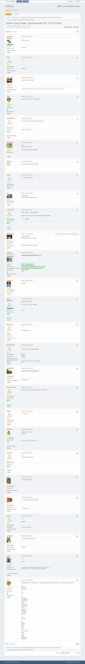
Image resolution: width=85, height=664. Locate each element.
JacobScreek (11, 345)
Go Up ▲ (79, 662)
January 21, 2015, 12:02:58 (27, 580)
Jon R (36, 17)
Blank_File (10, 142)
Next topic (76, 27)
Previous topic (68, 27)
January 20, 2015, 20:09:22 (27, 452)
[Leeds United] (7, 444)
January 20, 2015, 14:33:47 (27, 36)
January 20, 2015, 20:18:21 (27, 476)
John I (9, 516)
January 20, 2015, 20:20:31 (27, 497)
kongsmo (10, 536)
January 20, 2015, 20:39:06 (27, 555)
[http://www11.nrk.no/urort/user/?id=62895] (7, 571)
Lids (48, 17)
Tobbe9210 (10, 368)
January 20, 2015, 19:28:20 (27, 280)
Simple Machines (15, 662)
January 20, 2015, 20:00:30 (27, 387)
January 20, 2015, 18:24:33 (27, 233)
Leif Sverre (10, 210)
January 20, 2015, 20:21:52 (27, 515)
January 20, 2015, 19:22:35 (27, 252)
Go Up (7, 644)
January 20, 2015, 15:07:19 (27, 77)
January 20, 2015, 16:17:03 (27, 118)
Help (67, 662)
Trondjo (9, 453)
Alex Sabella (11, 118)
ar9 (8, 477)
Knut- (8, 57)
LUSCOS (9, 6)
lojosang (40, 17)
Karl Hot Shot (11, 387)
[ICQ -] (7, 131)
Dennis (51, 17)
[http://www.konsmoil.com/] (7, 154)
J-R (7, 193)
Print (77, 31)
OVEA (8, 411)
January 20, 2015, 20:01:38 (27, 411)
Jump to (57, 653)
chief (8, 497)
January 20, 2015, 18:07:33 (27, 193)
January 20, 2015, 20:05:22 (27, 429)
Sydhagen (10, 77)
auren (9, 556)
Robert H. (10, 280)
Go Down (8, 31)
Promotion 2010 (57, 17)
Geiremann (10, 234)
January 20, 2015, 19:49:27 (27, 324)
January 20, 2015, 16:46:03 (27, 142)
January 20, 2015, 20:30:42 (27, 535)
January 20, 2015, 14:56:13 (27, 57)
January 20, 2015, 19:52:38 (27, 345)
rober (8, 175)
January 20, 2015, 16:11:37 (27, 96)
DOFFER (9, 429)
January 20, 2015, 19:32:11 (27, 298)
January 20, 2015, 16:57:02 (27, 161)
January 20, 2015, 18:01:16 (27, 175)
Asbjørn (9, 253)
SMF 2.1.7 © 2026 (8, 662)
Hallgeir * (44, 17)
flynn (8, 96)
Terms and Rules (72, 662)
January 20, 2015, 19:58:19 (27, 368)
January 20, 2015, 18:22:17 (27, 209)
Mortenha (10, 325)
